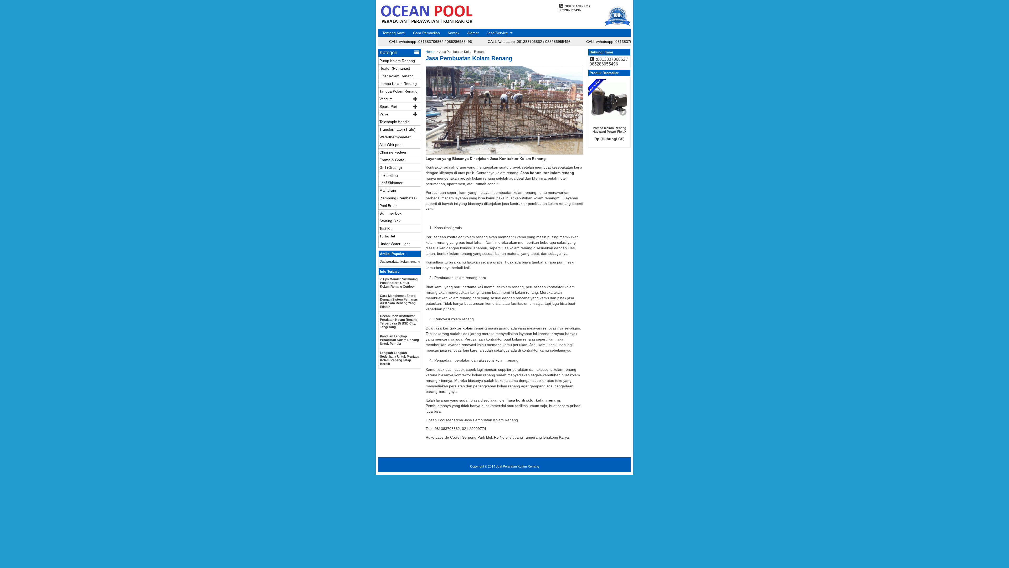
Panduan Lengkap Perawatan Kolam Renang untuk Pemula (399, 340)
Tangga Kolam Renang (398, 91)
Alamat (473, 33)
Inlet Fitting (388, 175)
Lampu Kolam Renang (398, 84)
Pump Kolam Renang (397, 61)
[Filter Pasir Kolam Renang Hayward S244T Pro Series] (609, 101)
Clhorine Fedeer (392, 152)
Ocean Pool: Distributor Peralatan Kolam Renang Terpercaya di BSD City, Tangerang (398, 321)
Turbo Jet (387, 236)
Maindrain (387, 190)
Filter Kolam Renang (396, 76)
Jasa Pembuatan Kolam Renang (469, 58)
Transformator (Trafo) (397, 129)
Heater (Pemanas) (394, 68)
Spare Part (388, 106)
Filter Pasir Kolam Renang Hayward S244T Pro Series (609, 131)
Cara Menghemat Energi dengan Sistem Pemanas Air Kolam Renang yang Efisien (399, 301)
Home (430, 52)
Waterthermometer (395, 137)
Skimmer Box (390, 213)
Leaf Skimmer (391, 183)
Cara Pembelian (426, 33)
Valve (383, 114)
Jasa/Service (497, 33)
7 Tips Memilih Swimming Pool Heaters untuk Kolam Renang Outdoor (399, 282)
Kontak (453, 33)
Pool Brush (388, 206)
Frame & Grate (391, 160)
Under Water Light (394, 244)
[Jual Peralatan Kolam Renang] (426, 24)
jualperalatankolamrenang (400, 261)
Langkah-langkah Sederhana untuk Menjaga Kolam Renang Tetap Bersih (399, 358)
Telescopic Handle (394, 122)
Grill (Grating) (390, 167)
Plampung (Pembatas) (398, 198)
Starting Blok (389, 221)
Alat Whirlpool (390, 145)
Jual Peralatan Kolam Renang (517, 466)
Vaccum (386, 99)
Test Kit (385, 228)
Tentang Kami (393, 33)
